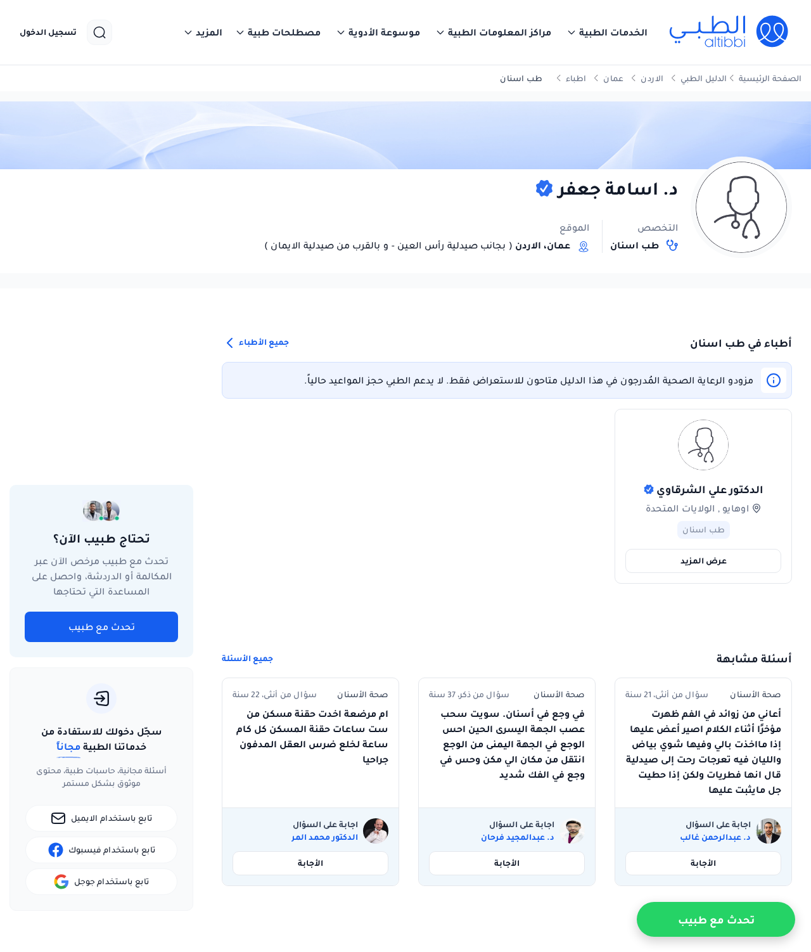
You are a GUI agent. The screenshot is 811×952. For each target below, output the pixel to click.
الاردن (652, 78)
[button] (607, 32)
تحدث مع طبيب (101, 627)
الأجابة (703, 863)
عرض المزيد (703, 560)
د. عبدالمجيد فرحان (517, 837)
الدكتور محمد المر (324, 837)
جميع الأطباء (263, 342)
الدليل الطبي (703, 78)
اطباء (576, 78)
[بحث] (99, 32)
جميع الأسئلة (247, 658)
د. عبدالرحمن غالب (715, 837)
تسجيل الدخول (48, 32)
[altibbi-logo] (729, 32)
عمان (613, 78)
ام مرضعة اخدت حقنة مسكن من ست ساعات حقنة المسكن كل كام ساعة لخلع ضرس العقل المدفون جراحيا (312, 736)
